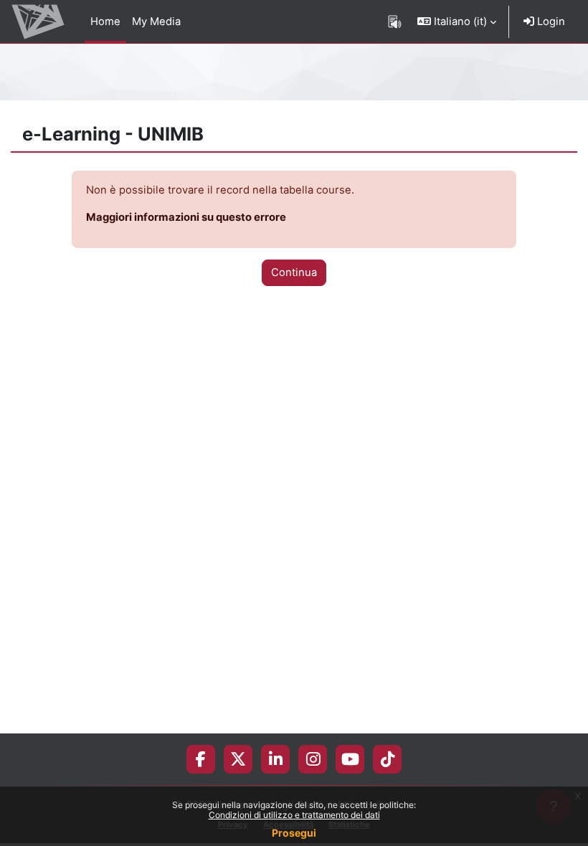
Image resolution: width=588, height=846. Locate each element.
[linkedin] (276, 759)
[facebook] (201, 759)
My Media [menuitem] (156, 21)
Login (549, 21)
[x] (238, 759)
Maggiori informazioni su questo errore (186, 217)
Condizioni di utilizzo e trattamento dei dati (294, 814)
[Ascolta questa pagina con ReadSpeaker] (394, 21)
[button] (457, 21)
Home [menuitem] (105, 21)
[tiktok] (387, 759)
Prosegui (294, 833)
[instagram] (313, 759)
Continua (294, 272)
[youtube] (350, 759)
